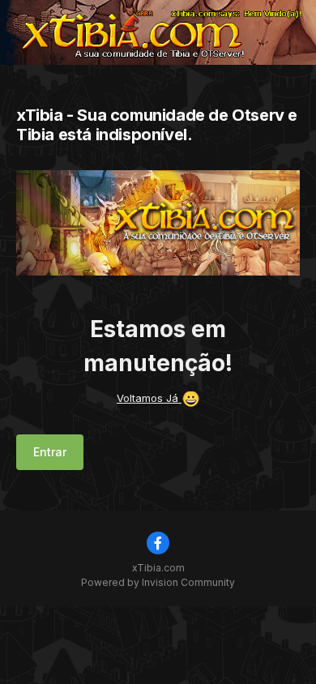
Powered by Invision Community (158, 582)
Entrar (49, 452)
